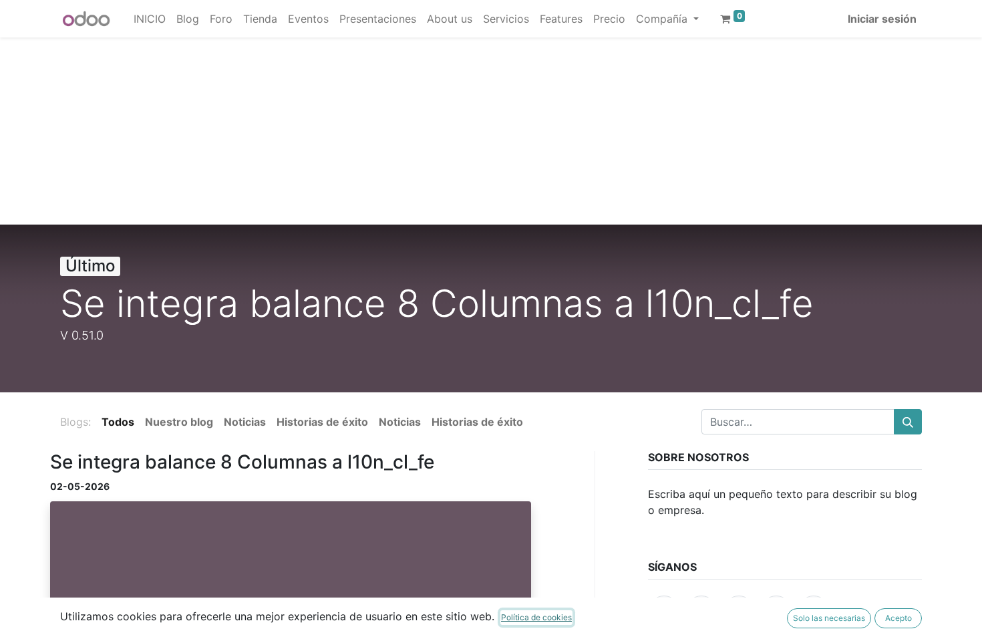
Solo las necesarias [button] (829, 618)
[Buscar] (908, 421)
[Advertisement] (401, 131)
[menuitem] (149, 18)
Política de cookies (536, 617)
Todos (118, 421)
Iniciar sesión (882, 18)
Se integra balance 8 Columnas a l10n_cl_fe (242, 462)
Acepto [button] (898, 618)
